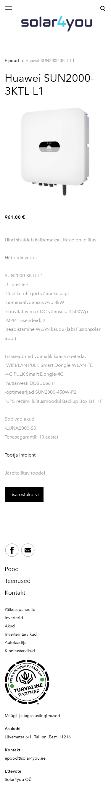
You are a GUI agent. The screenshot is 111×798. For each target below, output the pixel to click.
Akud (10, 626)
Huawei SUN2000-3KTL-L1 (50, 60)
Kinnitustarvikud (20, 650)
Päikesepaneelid (20, 609)
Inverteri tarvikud (21, 634)
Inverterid (14, 617)
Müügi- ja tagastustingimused (32, 715)
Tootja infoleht (20, 455)
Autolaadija (15, 642)
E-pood (12, 60)
